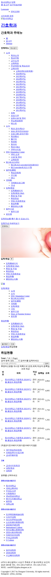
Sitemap (9, 43)
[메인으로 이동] (3, 284)
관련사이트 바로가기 (8, 481)
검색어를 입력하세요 (30, 361)
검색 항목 (5, 361)
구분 (2, 460)
